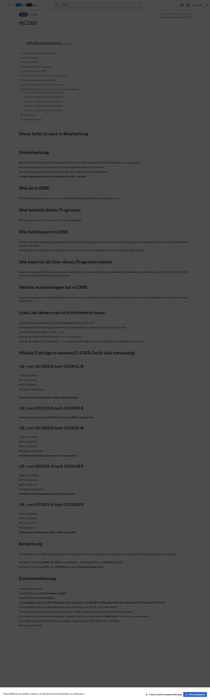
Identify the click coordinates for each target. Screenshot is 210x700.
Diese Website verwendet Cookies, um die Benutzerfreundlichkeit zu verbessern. (44, 693)
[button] (163, 694)
